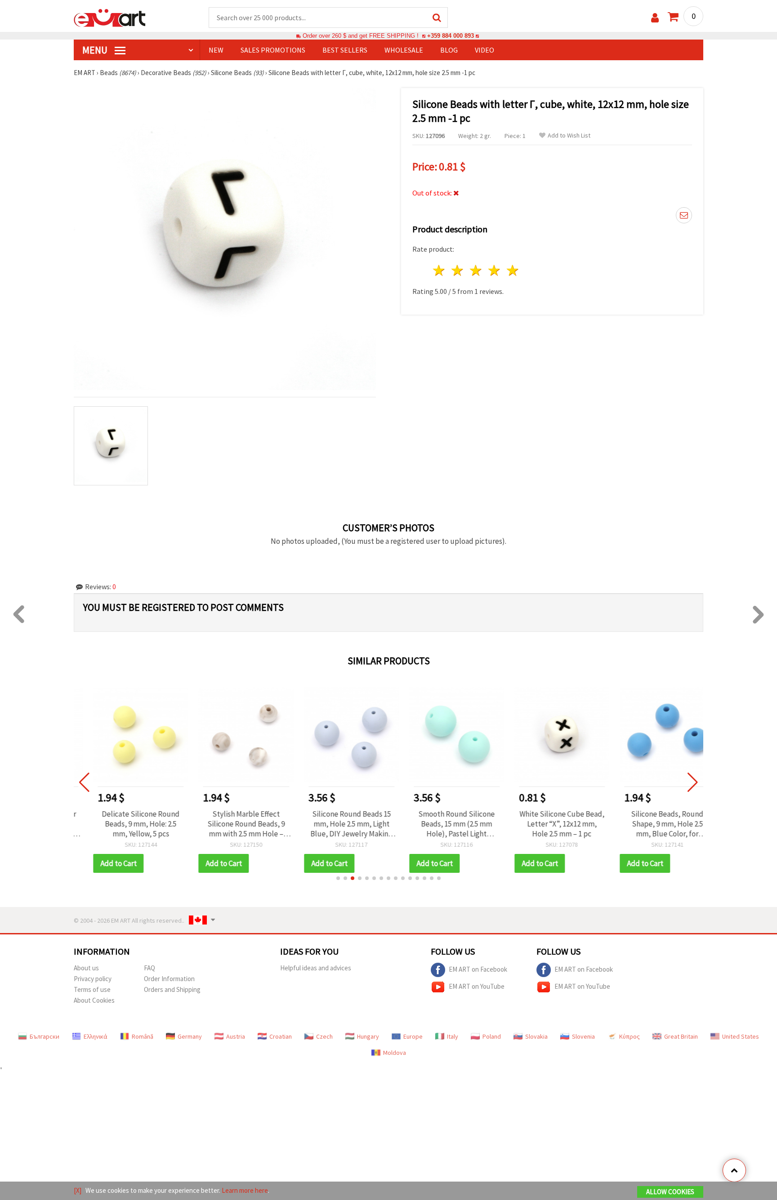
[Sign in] (655, 18)
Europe (413, 1036)
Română (142, 1036)
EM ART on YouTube (477, 986)
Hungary (368, 1036)
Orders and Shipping (172, 989)
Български (44, 1036)
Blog (449, 49)
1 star (439, 270)
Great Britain (681, 1036)
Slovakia (536, 1036)
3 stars (476, 270)
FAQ (149, 968)
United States (740, 1036)
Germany (190, 1036)
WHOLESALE (403, 49)
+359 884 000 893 (450, 35)
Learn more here (245, 1190)
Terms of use (92, 989)
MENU (95, 50)
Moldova (394, 1053)
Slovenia (583, 1036)
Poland (491, 1036)
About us (86, 968)
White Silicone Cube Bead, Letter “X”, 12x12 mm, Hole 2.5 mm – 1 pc (546, 824)
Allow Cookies (670, 1191)
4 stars (494, 270)
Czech (324, 1036)
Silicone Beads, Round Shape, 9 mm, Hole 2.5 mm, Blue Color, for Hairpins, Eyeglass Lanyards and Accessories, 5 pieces (651, 824)
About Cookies (94, 1000)
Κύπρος (629, 1036)
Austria (235, 1036)
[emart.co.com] (110, 17)
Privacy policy (93, 978)
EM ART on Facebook (478, 968)
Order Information (169, 978)
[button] (338, 878)
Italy (452, 1036)
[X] (77, 1190)
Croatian (280, 1036)
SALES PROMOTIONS (273, 49)
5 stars (513, 270)
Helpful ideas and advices (315, 968)
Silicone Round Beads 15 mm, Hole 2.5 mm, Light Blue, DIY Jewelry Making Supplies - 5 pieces (336, 824)
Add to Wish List (569, 135)
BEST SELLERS (344, 49)
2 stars (458, 270)
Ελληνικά (95, 1036)
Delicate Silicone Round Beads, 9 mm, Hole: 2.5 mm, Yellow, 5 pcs (125, 824)
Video (484, 49)
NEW (216, 49)
